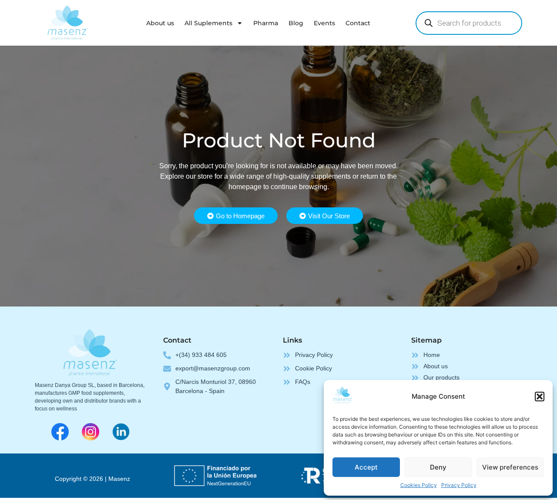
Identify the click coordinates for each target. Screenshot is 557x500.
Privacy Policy (458, 485)
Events (324, 23)
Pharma (265, 23)
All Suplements (208, 23)
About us (160, 23)
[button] (539, 396)
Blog (296, 23)
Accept (366, 467)
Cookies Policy (418, 485)
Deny (438, 467)
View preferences (510, 467)
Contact (358, 23)
